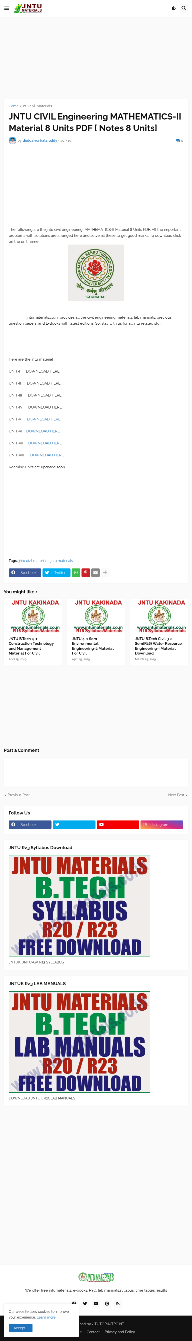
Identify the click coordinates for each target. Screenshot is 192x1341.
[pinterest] (107, 1304)
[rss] (118, 1304)
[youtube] (118, 824)
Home (13, 106)
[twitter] (74, 824)
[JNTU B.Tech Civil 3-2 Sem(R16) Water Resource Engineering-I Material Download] (159, 616)
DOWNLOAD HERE (44, 419)
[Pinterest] (86, 572)
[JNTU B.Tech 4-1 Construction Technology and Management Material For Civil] (33, 616)
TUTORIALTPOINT (109, 1324)
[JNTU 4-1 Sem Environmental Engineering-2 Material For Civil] (96, 616)
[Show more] (105, 572)
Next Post (176, 795)
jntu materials (62, 561)
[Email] (95, 572)
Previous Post (19, 795)
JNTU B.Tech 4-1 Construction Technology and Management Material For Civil (31, 646)
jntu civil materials (37, 106)
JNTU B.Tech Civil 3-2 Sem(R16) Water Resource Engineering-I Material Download (158, 646)
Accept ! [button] (21, 1328)
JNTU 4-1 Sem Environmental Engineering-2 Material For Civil (93, 646)
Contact (93, 1332)
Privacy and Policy (120, 1332)
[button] (7, 8)
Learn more (46, 1317)
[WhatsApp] (76, 572)
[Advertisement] (96, 58)
